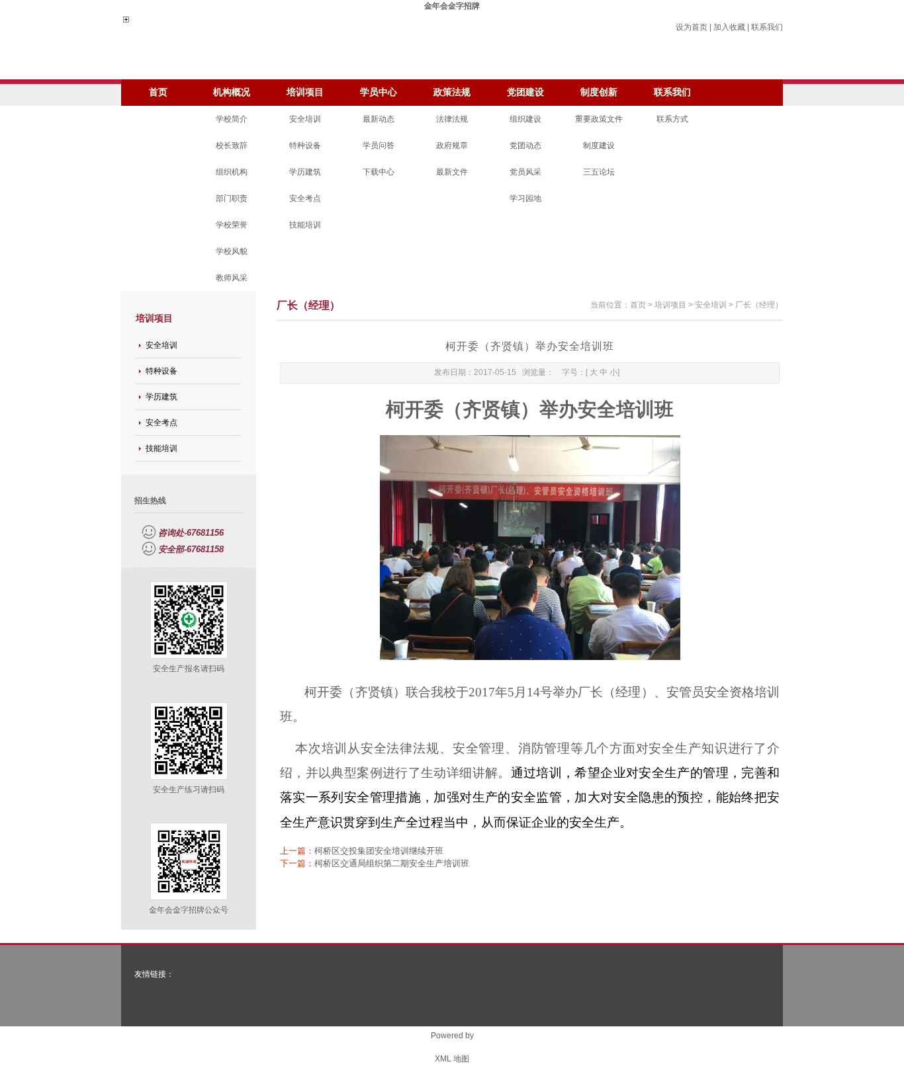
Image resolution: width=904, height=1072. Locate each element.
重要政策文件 (599, 119)
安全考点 (305, 198)
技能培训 (305, 224)
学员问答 (378, 145)
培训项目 (305, 92)
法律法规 (452, 119)
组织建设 (525, 119)
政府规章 (452, 145)
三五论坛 (599, 172)
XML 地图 (452, 1058)
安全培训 (305, 119)
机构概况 (231, 92)
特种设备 (305, 145)
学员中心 (378, 92)
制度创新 (598, 92)
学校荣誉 (232, 224)
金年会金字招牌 (452, 6)
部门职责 (232, 198)
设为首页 (691, 27)
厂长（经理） (759, 304)
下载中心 (378, 172)
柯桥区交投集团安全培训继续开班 (378, 851)
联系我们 (767, 27)
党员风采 (525, 172)
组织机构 (232, 172)
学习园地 (525, 198)
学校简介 (232, 119)
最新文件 (452, 172)
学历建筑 (305, 172)
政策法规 (452, 92)
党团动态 (525, 145)
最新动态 (378, 119)
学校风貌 (232, 251)
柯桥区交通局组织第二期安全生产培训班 (391, 863)
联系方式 (672, 119)
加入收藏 (729, 27)
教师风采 (232, 277)
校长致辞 (232, 145)
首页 (158, 92)
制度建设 (599, 145)
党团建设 (525, 92)
